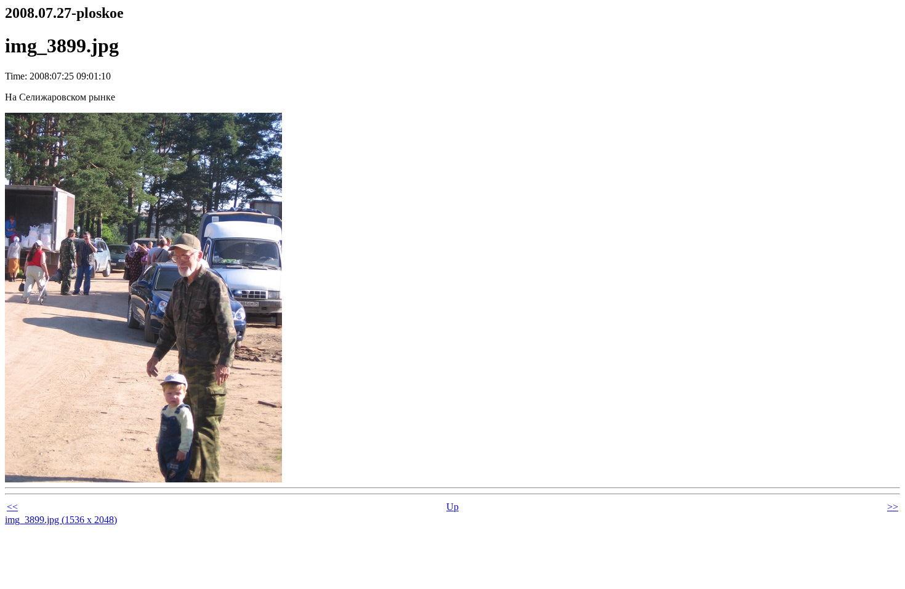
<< (12, 507)
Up (452, 507)
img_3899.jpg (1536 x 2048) (61, 519)
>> (892, 507)
